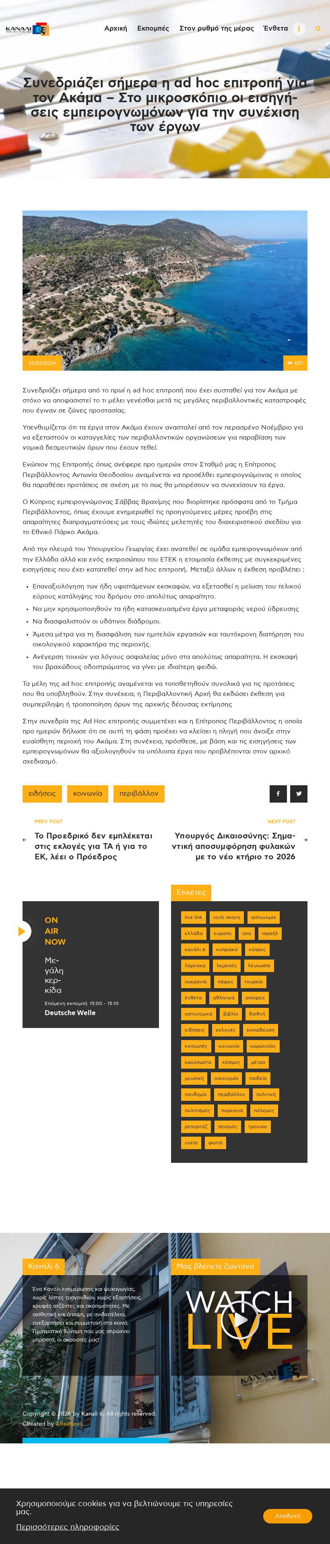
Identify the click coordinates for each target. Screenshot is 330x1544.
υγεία (191, 1142)
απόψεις (255, 997)
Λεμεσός (227, 965)
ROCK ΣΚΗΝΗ (226, 917)
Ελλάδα (194, 933)
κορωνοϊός (263, 1046)
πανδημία (196, 1094)
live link (193, 917)
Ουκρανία (196, 981)
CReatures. (70, 1424)
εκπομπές (196, 1046)
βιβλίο (230, 1013)
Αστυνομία (263, 917)
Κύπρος (257, 949)
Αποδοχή (287, 1516)
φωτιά (215, 1142)
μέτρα (258, 1062)
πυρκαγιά (232, 1110)
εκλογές (226, 1030)
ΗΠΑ (246, 933)
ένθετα (193, 997)
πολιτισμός (197, 1110)
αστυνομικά (198, 1013)
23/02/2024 (42, 363)
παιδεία (258, 1078)
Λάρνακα (195, 965)
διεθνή (257, 1013)
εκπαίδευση (260, 1030)
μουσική (194, 1078)
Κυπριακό (227, 949)
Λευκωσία (259, 965)
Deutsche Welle (70, 1013)
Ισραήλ (270, 933)
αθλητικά (224, 997)
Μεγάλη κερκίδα (54, 976)
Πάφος (225, 981)
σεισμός (227, 1126)
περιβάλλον (139, 794)
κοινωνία (87, 794)
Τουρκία (253, 981)
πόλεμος (264, 1110)
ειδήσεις (42, 794)
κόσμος (231, 1062)
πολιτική (266, 1094)
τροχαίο (257, 1126)
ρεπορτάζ (196, 1126)
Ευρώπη (222, 933)
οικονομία (226, 1078)
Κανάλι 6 (195, 949)
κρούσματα (198, 1062)
